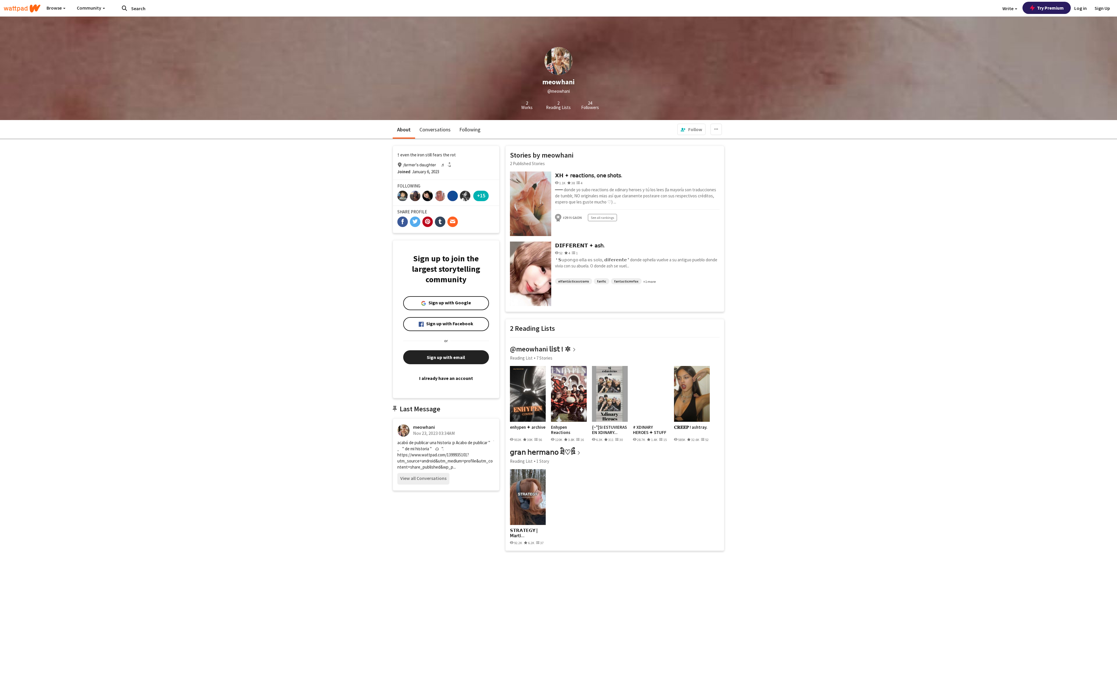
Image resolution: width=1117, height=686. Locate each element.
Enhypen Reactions (560, 430)
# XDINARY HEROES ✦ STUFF (649, 430)
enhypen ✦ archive (527, 427)
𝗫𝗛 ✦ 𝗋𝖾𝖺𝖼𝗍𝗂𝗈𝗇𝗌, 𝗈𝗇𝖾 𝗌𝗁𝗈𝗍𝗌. (588, 175)
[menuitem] (691, 129)
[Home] (22, 8)
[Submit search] (124, 8)
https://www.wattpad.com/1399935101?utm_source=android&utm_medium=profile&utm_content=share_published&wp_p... (445, 461)
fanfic (601, 281)
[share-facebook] (402, 222)
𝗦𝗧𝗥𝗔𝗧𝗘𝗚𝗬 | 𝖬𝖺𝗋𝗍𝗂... (524, 533)
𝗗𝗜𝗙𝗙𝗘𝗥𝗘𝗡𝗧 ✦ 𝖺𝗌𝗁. (580, 245)
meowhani (424, 427)
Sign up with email (446, 357)
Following (470, 129)
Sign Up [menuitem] (1102, 8)
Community (89, 8)
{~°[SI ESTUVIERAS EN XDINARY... (609, 430)
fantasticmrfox (626, 281)
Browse (55, 8)
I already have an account (446, 378)
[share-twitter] (415, 222)
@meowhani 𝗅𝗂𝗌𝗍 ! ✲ (540, 348)
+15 (481, 195)
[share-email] (452, 222)
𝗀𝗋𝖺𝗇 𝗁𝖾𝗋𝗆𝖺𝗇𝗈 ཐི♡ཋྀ (542, 452)
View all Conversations (423, 478)
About (404, 129)
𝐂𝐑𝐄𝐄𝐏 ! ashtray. (690, 427)
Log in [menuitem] (1080, 8)
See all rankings (602, 217)
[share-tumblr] (440, 222)
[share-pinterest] (427, 222)
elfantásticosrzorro (573, 281)
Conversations (435, 129)
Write (1008, 8)
